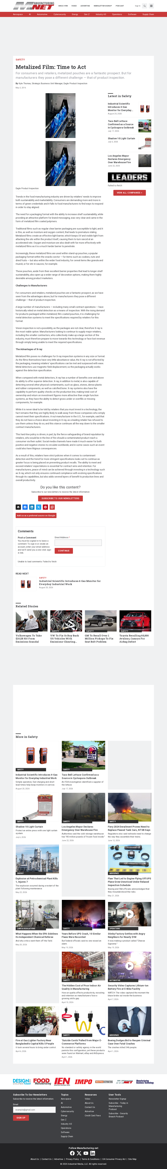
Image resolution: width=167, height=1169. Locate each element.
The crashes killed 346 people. (122, 1047)
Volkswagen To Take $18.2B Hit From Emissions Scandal (29, 638)
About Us (35, 1159)
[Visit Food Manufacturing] (42, 1081)
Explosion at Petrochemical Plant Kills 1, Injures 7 (37, 880)
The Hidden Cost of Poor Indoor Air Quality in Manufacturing (81, 987)
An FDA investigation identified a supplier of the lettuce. (82, 783)
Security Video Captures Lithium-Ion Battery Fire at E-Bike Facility (128, 987)
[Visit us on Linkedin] (92, 1153)
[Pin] (45, 507)
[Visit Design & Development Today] (22, 1081)
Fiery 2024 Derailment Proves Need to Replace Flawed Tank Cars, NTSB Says (129, 828)
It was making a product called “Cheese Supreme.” (126, 942)
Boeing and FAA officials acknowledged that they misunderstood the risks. (129, 890)
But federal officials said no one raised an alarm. (81, 942)
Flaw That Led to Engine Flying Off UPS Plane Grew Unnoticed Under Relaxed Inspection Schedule (129, 881)
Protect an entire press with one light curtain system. (36, 832)
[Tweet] (38, 507)
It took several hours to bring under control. (36, 1047)
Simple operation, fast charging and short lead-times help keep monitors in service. (35, 783)
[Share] (25, 507)
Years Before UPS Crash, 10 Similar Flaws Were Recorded (81, 935)
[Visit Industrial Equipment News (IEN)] (62, 1081)
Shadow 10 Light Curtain (121, 138)
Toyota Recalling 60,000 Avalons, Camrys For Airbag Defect (134, 638)
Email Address (62, 537)
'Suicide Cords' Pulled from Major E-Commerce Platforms (82, 1042)
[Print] (18, 507)
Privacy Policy (72, 1159)
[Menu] (151, 5)
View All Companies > (129, 192)
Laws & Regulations (26, 929)
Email (15, 1104)
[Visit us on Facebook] (72, 1153)
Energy (20, 873)
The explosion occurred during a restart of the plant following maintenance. (37, 887)
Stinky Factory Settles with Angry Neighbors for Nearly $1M (126, 935)
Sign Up (21, 1118)
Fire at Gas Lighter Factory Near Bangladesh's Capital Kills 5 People (35, 1042)
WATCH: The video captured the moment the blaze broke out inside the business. (128, 994)
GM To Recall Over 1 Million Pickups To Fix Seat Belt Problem (99, 638)
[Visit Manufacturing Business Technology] (145, 1081)
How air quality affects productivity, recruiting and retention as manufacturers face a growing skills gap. (83, 995)
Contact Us (47, 1159)
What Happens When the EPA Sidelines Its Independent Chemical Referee (37, 935)
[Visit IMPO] (83, 1081)
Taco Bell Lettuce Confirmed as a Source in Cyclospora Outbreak (121, 124)
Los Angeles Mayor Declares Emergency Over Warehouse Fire (119, 159)
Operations (114, 929)
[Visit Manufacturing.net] (124, 1081)
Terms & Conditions (91, 1159)
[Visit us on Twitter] (79, 1153)
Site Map (132, 1159)
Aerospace (114, 873)
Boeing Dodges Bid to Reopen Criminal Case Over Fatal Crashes (129, 1042)
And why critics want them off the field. (34, 941)
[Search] (144, 5)
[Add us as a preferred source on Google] (52, 507)
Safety (20, 59)
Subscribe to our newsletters (60, 498)
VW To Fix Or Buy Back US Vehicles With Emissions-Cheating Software (64, 638)
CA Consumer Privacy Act (114, 1159)
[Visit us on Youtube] (86, 1153)
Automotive (114, 980)
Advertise (58, 1159)
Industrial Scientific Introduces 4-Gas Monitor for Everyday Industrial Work (70, 583)
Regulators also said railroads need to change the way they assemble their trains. (129, 835)
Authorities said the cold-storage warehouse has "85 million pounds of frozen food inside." (83, 835)
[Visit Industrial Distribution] (104, 1081)
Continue (63, 551)
